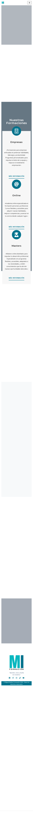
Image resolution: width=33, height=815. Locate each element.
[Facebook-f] (13, 678)
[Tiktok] (20, 678)
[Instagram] (16, 678)
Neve (5, 813)
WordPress (25, 813)
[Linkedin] (9, 678)
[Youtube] (23, 678)
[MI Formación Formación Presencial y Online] (3, 2)
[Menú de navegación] (29, 2)
